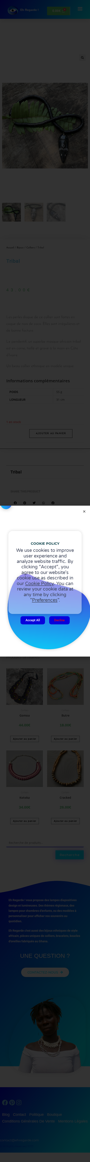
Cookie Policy (39, 583)
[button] (84, 511)
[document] (45, 581)
